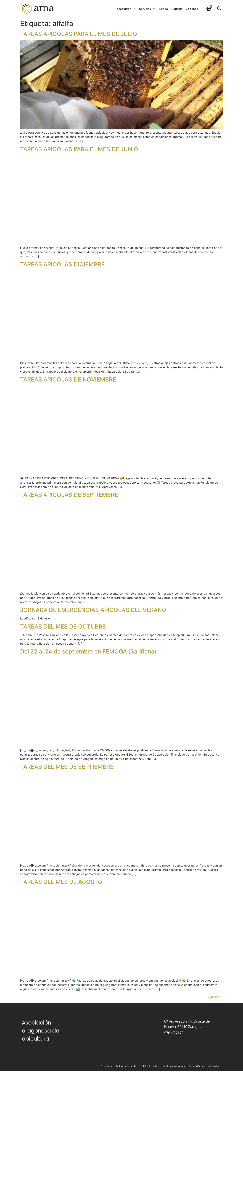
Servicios (145, 9)
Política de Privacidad (126, 1066)
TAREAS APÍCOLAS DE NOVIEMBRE (68, 379)
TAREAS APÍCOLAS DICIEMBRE (62, 264)
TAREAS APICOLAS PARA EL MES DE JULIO (78, 33)
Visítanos (192, 9)
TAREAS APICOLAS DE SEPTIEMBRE (69, 494)
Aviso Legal (106, 1066)
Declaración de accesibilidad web (205, 1066)
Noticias (176, 9)
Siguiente (215, 997)
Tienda (163, 9)
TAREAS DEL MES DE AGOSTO (61, 881)
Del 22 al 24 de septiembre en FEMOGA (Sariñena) (88, 651)
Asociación (124, 9)
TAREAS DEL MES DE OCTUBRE (63, 626)
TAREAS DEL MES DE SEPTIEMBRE (66, 766)
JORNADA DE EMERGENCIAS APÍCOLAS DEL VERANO (93, 609)
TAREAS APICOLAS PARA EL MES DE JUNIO (79, 149)
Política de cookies (150, 1066)
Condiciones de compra (174, 1066)
